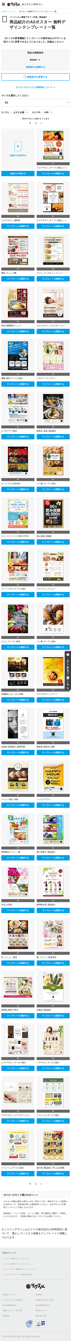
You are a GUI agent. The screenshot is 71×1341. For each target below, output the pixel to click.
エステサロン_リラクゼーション (51, 325)
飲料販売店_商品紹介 (46, 904)
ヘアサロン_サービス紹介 (48, 1062)
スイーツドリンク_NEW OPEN (15, 536)
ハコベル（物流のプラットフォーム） (17, 1264)
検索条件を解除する (35, 67)
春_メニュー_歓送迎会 (46, 957)
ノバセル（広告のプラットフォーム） (17, 1258)
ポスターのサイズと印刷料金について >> (35, 87)
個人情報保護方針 (9, 1305)
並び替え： (6, 112)
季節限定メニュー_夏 (10, 852)
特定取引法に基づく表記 (45, 1300)
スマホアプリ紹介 (9, 431)
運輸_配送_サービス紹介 (12, 378)
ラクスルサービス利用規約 (12, 1300)
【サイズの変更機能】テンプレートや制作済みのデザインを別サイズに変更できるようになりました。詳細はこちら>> (34, 40)
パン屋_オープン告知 (46, 483)
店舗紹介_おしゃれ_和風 (12, 694)
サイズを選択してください (15, 95)
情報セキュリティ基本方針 (12, 1310)
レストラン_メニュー (46, 589)
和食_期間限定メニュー (11, 325)
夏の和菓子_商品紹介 (46, 852)
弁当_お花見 (6, 904)
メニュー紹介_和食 (9, 799)
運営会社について (9, 1295)
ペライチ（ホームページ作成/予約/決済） (18, 1274)
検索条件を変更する (37, 77)
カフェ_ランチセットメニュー (50, 273)
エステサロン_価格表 (10, 220)
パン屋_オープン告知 (46, 641)
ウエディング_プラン (46, 378)
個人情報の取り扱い (43, 1305)
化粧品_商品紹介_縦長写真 (13, 747)
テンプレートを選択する (53, 173)
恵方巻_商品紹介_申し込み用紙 (50, 1168)
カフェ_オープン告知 (10, 641)
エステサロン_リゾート (47, 694)
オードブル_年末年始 (10, 483)
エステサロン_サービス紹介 (13, 1062)
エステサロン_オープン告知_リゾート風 (53, 168)
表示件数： (37, 112)
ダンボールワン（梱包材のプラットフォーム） (20, 1269)
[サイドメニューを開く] (3, 4)
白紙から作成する (18, 173)
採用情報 (39, 1295)
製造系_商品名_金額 (45, 747)
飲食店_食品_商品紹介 (46, 431)
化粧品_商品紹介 (44, 1010)
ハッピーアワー (44, 799)
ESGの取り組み (41, 1316)
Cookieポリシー (41, 1310)
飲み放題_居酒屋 (44, 536)
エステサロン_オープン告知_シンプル (53, 220)
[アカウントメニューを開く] (67, 4)
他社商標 (6, 1316)
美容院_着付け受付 (9, 1010)
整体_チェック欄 (8, 273)
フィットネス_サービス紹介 (13, 589)
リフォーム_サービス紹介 (48, 1115)
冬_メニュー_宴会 (9, 957)
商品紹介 (34, 60)
